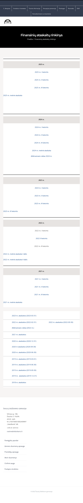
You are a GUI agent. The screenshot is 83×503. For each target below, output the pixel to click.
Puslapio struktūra (11, 469)
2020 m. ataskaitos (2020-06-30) (24, 352)
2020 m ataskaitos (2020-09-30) (24, 347)
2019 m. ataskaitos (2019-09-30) (24, 370)
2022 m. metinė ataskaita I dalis (15, 254)
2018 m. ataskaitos (19, 382)
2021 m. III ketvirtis (41, 294)
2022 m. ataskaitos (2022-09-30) (61, 322)
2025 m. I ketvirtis (41, 72)
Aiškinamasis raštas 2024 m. (41, 156)
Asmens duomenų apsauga (15, 446)
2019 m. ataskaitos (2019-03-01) (24, 359)
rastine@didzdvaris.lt (14, 431)
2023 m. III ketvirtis (41, 203)
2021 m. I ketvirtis (41, 279)
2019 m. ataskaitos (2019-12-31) (24, 376)
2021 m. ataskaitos (19, 334)
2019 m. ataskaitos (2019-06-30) (24, 365)
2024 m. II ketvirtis (42, 135)
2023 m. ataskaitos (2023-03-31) (24, 316)
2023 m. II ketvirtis (42, 196)
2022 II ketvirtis (41, 238)
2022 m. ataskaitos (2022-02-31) (24, 322)
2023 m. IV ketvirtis (10, 211)
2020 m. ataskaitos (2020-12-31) (24, 341)
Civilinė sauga (10, 463)
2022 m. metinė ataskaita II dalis (15, 259)
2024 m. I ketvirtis (41, 127)
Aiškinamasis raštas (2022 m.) (23, 328)
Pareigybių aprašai (11, 440)
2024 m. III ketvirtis (41, 143)
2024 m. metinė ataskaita (41, 150)
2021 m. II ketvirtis (42, 287)
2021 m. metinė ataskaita (12, 302)
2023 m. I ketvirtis (41, 188)
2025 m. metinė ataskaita (12, 95)
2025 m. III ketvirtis (41, 88)
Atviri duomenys (11, 458)
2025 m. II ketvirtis (42, 80)
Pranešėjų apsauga (11, 452)
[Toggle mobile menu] (79, 22)
